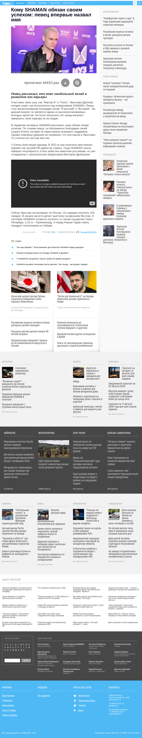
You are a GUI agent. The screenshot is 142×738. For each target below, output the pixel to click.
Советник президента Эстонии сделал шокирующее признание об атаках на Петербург (17, 589)
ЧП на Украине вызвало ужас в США (51, 588)
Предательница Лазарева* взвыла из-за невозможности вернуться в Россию (29, 343)
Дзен (80, 710)
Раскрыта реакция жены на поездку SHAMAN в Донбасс (42, 253)
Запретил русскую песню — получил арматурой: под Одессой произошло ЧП (123, 589)
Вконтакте (84, 695)
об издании (44, 695)
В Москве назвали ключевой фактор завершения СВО (52, 623)
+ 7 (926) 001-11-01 (116, 712)
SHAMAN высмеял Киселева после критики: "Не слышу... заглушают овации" (52, 264)
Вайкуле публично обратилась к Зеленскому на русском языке (14, 606)
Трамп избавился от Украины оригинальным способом (13, 597)
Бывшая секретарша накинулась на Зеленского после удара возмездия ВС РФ (17, 624)
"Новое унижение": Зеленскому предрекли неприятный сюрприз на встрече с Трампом (122, 607)
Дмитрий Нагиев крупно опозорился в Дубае (76, 335)
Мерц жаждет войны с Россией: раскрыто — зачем (85, 623)
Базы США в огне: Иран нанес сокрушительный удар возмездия (51, 615)
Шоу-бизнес (20, 3)
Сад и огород (55, 3)
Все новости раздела (9, 412)
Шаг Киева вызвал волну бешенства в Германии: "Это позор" (87, 597)
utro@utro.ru (113, 706)
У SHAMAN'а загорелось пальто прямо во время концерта (43, 259)
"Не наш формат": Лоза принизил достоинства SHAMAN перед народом (49, 247)
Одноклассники (87, 700)
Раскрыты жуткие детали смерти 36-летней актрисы (30, 333)
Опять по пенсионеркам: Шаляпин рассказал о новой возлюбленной (75, 344)
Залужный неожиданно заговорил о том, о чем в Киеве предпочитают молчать (122, 598)
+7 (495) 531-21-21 (116, 703)
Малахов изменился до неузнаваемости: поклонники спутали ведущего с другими (72, 325)
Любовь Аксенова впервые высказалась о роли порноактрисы (87, 615)
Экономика (42, 3)
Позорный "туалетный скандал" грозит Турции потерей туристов (88, 606)
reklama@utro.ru (115, 714)
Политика (31, 3)
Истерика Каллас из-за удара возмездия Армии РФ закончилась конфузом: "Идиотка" (86, 589)
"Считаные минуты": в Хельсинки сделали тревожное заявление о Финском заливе (15, 615)
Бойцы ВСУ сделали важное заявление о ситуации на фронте (53, 606)
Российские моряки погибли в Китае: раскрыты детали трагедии (30, 324)
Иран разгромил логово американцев (123, 622)
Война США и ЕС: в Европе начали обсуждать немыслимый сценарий (122, 615)
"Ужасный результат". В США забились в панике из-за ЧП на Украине (53, 597)
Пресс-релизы (68, 3)
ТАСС (53, 232)
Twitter (82, 705)
